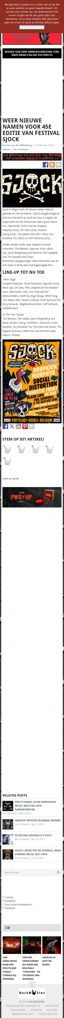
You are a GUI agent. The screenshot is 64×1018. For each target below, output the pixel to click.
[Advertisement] (32, 86)
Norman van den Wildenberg (17, 145)
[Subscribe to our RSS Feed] (52, 165)
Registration (48, 1014)
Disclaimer (10, 900)
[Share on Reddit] (18, 426)
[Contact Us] (59, 165)
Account (52, 1010)
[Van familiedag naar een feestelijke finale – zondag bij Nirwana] (12, 945)
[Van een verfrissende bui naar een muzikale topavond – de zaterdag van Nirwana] (31, 945)
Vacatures (10, 908)
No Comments (21, 149)
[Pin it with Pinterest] (25, 426)
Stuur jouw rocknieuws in (18, 904)
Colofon (9, 897)
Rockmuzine (36, 1001)
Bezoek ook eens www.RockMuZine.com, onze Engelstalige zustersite (32, 53)
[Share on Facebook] (5, 426)
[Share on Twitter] (12, 426)
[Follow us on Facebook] (45, 165)
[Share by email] (31, 426)
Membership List (23, 1014)
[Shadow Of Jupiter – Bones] (51, 945)
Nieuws (6, 149)
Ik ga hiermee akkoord (32, 27)
